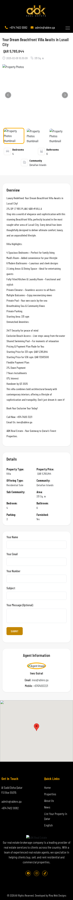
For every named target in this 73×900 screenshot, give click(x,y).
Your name (12, 537)
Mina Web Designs (57, 895)
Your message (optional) (19, 605)
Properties (50, 794)
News (47, 807)
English (48, 825)
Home (47, 787)
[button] (67, 27)
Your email (12, 554)
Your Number (13, 571)
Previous (9, 96)
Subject (10, 588)
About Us (49, 800)
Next (66, 96)
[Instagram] (36, 873)
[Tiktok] (44, 873)
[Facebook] (28, 873)
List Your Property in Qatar (55, 816)
